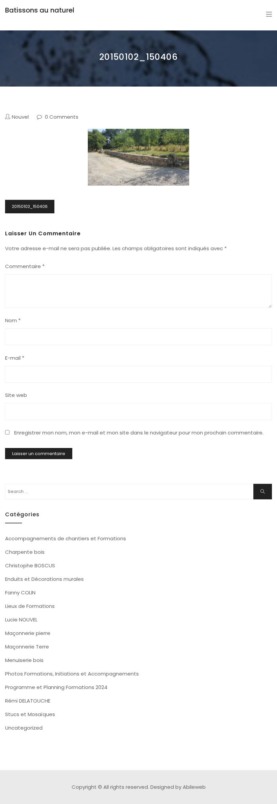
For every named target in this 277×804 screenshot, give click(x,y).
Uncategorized (24, 727)
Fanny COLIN (20, 592)
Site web (16, 395)
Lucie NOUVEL (21, 619)
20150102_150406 (30, 206)
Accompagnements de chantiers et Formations (65, 538)
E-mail (14, 357)
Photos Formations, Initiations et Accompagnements (72, 673)
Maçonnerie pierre (27, 633)
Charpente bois (25, 551)
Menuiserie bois (24, 660)
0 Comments (61, 116)
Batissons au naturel (39, 10)
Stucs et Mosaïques (30, 714)
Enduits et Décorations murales (44, 579)
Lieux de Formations (30, 606)
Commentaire (25, 266)
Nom (13, 320)
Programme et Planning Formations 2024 (56, 687)
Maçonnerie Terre (27, 646)
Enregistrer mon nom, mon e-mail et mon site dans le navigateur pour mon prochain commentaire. (138, 432)
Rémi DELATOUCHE (27, 700)
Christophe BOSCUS (30, 565)
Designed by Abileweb (178, 786)
